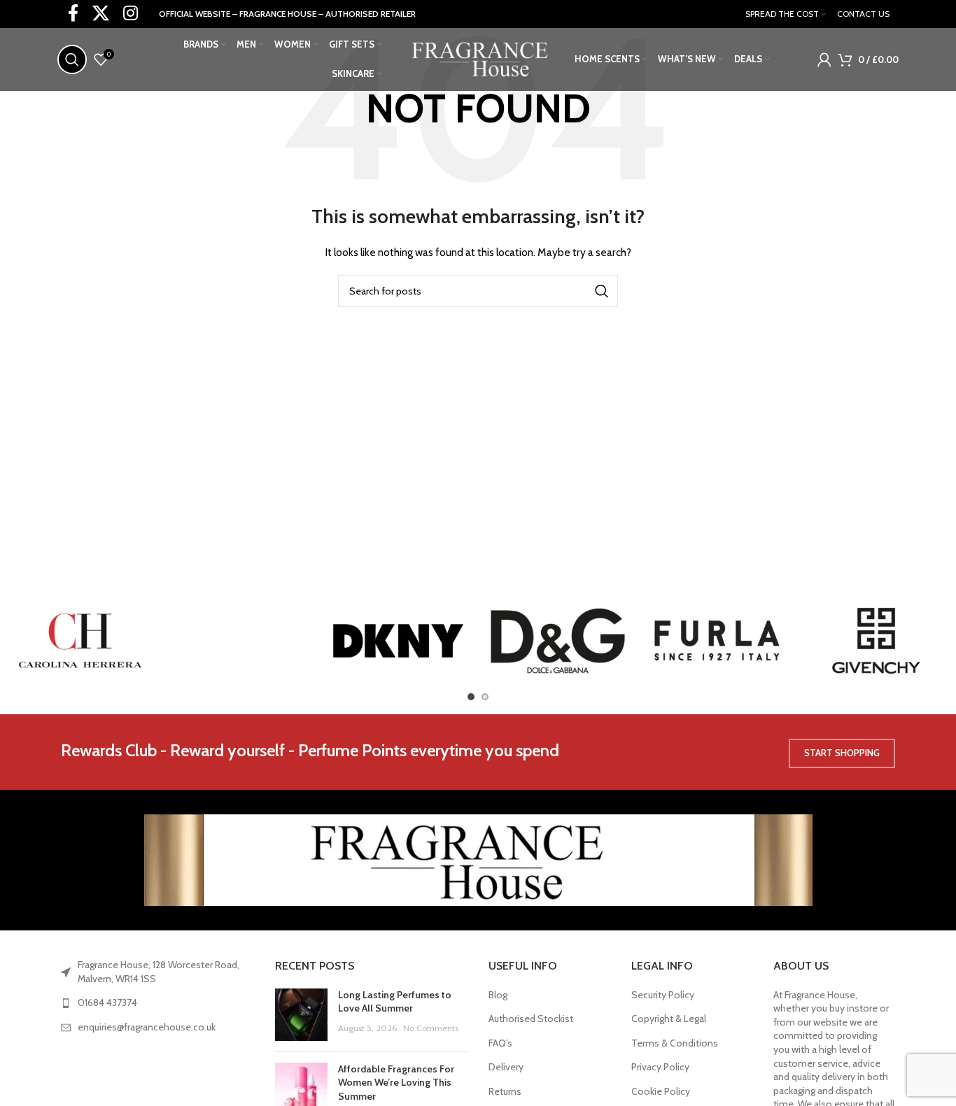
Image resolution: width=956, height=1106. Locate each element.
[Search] (72, 59)
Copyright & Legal (668, 1018)
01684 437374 (107, 1002)
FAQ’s (500, 1043)
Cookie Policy (660, 1091)
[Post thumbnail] (301, 1014)
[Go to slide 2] (484, 696)
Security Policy (662, 994)
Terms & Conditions (674, 1043)
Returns (504, 1091)
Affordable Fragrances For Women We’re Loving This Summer (396, 1083)
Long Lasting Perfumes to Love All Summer (394, 1001)
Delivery (505, 1067)
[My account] (824, 59)
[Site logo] (478, 58)
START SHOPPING (842, 752)
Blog (497, 994)
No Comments (430, 1028)
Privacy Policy (660, 1067)
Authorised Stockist (530, 1018)
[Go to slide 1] (471, 696)
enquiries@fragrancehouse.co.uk (147, 1027)
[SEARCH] (602, 291)
